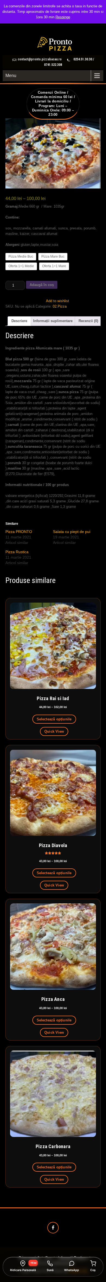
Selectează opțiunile (54, 719)
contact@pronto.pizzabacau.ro (40, 59)
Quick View (54, 731)
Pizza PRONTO (18, 531)
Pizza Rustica (17, 552)
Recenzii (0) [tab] (88, 321)
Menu (10, 75)
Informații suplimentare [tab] (53, 321)
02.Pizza (60, 306)
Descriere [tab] (19, 321)
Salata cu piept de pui (71, 531)
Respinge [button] (62, 17)
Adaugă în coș (42, 285)
